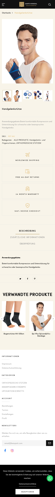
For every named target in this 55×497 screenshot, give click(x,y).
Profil (4, 418)
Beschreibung (27, 231)
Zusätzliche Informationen (27, 237)
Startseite (6, 12)
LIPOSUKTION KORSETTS (13, 391)
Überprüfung (27, 244)
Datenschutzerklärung (11, 368)
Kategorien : (7, 140)
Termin (5, 410)
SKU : (4, 136)
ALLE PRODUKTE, (21, 140)
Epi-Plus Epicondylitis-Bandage (41, 335)
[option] (27, 51)
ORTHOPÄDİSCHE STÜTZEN (28, 143)
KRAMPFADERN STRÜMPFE (14, 387)
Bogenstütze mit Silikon (14, 334)
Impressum (7, 363)
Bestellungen (7, 406)
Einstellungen (7, 414)
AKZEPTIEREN (27, 492)
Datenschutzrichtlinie (27, 484)
